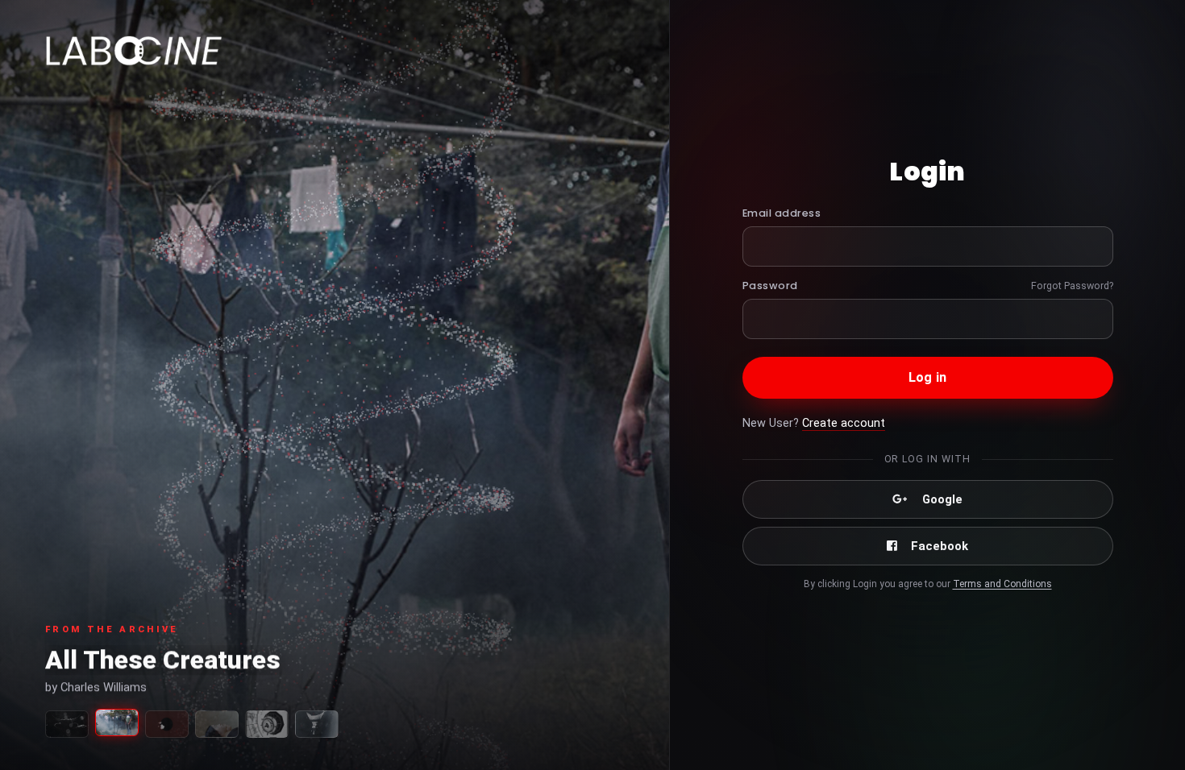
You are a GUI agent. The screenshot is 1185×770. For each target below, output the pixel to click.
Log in (927, 377)
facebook (939, 546)
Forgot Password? (1072, 285)
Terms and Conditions (1002, 584)
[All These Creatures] (117, 722)
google (942, 499)
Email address (781, 213)
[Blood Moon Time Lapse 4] (167, 724)
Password (770, 285)
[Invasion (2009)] (267, 724)
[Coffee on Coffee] (317, 724)
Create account (843, 423)
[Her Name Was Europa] (67, 724)
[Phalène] (217, 724)
